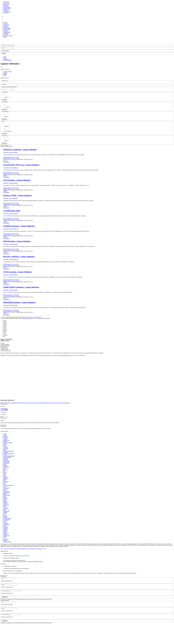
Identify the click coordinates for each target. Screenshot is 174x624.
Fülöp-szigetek (6, 462)
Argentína (5, 436)
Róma (4, 321)
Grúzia (4, 464)
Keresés (3, 53)
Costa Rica (5, 447)
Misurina (37, 402)
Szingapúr (5, 527)
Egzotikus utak (6, 9)
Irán (4, 470)
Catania (5, 325)
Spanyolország (6, 519)
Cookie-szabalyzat (31, 548)
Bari (18, 402)
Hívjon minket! (4, 404)
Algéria (4, 435)
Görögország (6, 463)
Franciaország (6, 460)
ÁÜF (8, 548)
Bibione (8, 402)
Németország (6, 504)
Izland (4, 473)
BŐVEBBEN (6, 162)
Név (2, 578)
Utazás (4, 56)
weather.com (39, 318)
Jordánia (5, 476)
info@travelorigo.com (65, 355)
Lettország (5, 489)
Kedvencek (5, 34)
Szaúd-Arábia (6, 524)
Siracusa (5, 334)
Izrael (4, 474)
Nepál (4, 506)
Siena (4, 332)
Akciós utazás (6, 4)
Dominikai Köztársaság (8, 453)
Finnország (5, 459)
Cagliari (5, 324)
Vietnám (5, 540)
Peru (4, 514)
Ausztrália (5, 437)
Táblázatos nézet (9, 146)
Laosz (4, 486)
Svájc (4, 522)
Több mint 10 (3, 426)
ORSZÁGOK (6, 1)
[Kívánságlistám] (3, 17)
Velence (5, 323)
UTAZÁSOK (6, 2)
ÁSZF (4, 548)
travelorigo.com (39, 548)
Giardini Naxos (66, 402)
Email (3, 584)
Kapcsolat (5, 5)
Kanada (5, 479)
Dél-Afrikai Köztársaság (8, 451)
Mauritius (5, 498)
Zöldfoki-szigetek (7, 541)
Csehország (5, 448)
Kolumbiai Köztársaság (8, 485)
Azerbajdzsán (6, 440)
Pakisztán (5, 512)
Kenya (4, 482)
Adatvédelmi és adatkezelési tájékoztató (18, 548)
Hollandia (5, 465)
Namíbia (5, 503)
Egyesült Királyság (7, 457)
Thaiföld (5, 531)
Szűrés (4, 99)
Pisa (4, 336)
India (4, 468)
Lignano (33, 402)
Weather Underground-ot (27, 318)
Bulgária (5, 445)
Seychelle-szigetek (7, 518)
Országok (5, 22)
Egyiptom (5, 458)
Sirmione (25, 402)
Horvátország (6, 6)
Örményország (6, 511)
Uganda (5, 536)
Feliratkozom (3, 425)
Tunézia (5, 534)
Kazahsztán (5, 481)
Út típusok (5, 23)
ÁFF (2, 548)
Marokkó (5, 497)
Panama (5, 513)
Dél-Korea (5, 452)
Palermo (5, 329)
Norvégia (5, 507)
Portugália (5, 515)
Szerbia (4, 525)
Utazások (5, 72)
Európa (4, 57)
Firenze (4, 326)
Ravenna (5, 330)
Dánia (4, 449)
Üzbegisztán (6, 539)
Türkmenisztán (6, 535)
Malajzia (5, 493)
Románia (5, 517)
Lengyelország (6, 487)
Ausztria (5, 438)
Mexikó (5, 500)
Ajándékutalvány (7, 11)
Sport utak (5, 10)
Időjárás (5, 74)
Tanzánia (5, 530)
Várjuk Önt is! (4, 412)
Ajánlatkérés (6, 12)
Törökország (6, 533)
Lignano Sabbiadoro (7, 60)
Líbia (4, 490)
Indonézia (5, 469)
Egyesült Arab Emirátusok (9, 456)
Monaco (5, 501)
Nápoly (4, 320)
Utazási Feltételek (7, 7)
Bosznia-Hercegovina (8, 442)
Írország (5, 471)
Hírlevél (2, 420)
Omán (4, 509)
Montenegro (5, 502)
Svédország (5, 523)
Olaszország (5, 59)
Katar (4, 480)
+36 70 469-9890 (4, 409)
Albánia (5, 433)
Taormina (5, 335)
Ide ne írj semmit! (5, 590)
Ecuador (5, 454)
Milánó (4, 328)
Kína (4, 484)
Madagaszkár (6, 491)
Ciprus (4, 446)
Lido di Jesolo (57, 402)
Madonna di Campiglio (48, 402)
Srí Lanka (5, 520)
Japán (4, 475)
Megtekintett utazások (8, 35)
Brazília (5, 443)
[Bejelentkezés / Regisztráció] (3, 19)
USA (4, 538)
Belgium (5, 441)
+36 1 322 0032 (4, 408)
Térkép (4, 75)
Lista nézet (3, 146)
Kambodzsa (5, 478)
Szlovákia (5, 528)
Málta (4, 496)
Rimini (4, 331)
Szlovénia (5, 529)
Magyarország (6, 492)
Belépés (5, 36)
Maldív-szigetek (6, 495)
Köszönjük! (3, 599)
